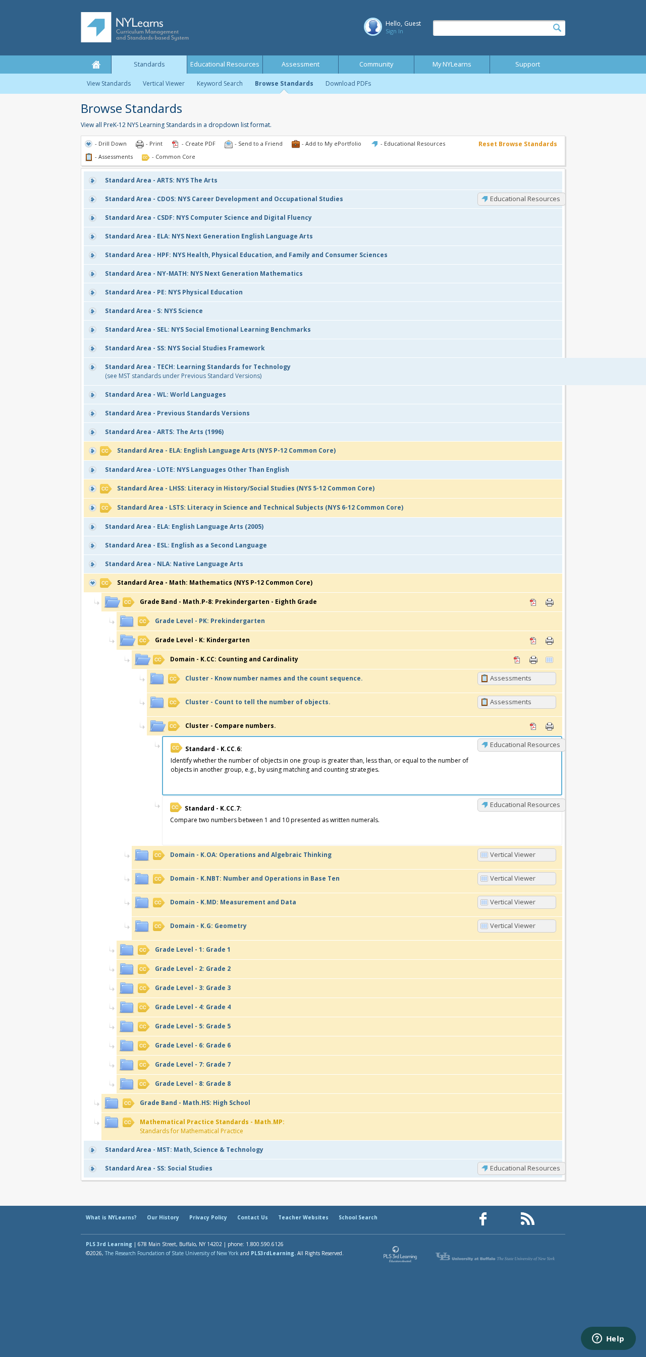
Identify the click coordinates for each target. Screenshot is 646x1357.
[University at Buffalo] (496, 1257)
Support (527, 64)
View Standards (109, 83)
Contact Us (252, 1217)
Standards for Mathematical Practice (212, 1126)
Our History (163, 1217)
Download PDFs (348, 83)
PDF (533, 602)
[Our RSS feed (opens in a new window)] (527, 1219)
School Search (358, 1217)
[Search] (557, 28)
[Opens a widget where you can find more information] (608, 1339)
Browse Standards (284, 83)
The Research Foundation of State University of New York (172, 1253)
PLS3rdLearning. (273, 1253)
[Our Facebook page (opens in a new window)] (483, 1219)
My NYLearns (452, 64)
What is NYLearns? (111, 1217)
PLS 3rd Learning (109, 1244)
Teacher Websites (303, 1217)
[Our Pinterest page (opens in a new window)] (505, 1219)
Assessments (510, 678)
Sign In (394, 31)
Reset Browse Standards (517, 144)
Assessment (300, 64)
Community (376, 64)
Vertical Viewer (164, 83)
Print (550, 602)
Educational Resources (224, 64)
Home (96, 64)
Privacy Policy (208, 1217)
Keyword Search (220, 83)
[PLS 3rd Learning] (400, 1257)
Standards (149, 64)
